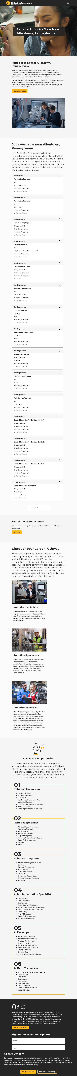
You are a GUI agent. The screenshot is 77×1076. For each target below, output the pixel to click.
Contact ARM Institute (20, 1027)
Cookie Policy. (33, 1065)
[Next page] (47, 508)
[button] (68, 3)
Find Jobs (16, 532)
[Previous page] (43, 508)
